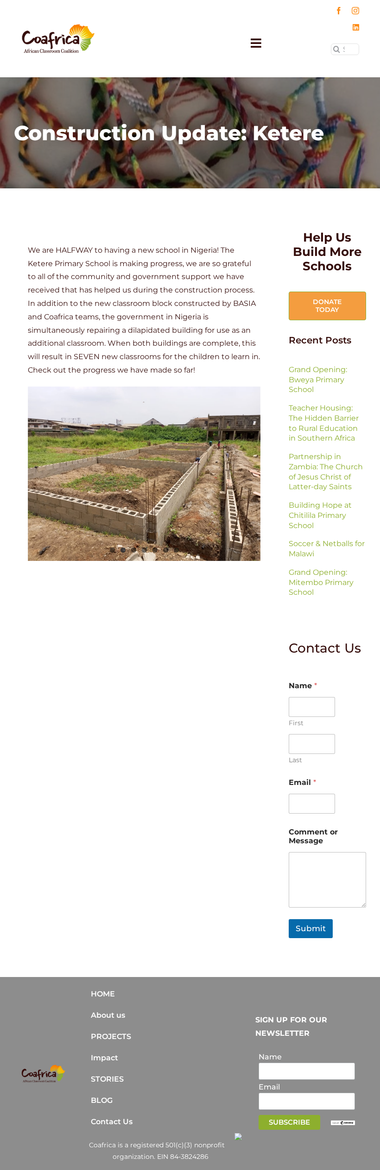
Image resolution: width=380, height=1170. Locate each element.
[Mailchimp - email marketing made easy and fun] (343, 1124)
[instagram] (355, 10)
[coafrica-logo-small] (58, 27)
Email (302, 782)
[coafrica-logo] (43, 1068)
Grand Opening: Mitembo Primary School (321, 582)
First (296, 723)
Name (270, 1056)
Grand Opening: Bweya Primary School (318, 379)
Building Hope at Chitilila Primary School (320, 515)
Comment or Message (313, 836)
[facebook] (338, 10)
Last (295, 760)
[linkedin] (356, 27)
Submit (311, 928)
